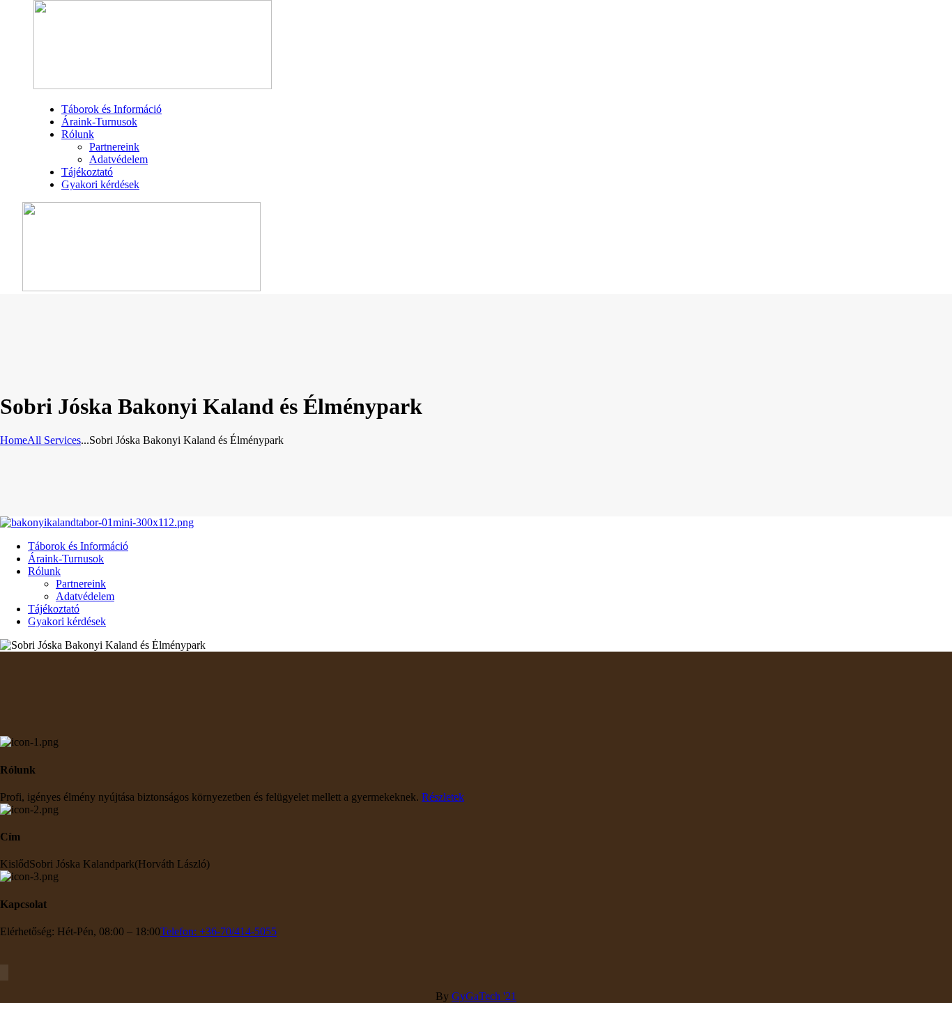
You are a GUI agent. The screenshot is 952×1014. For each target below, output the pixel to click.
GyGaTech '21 (484, 996)
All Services (54, 440)
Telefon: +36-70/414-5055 (218, 931)
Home (13, 440)
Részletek (443, 797)
